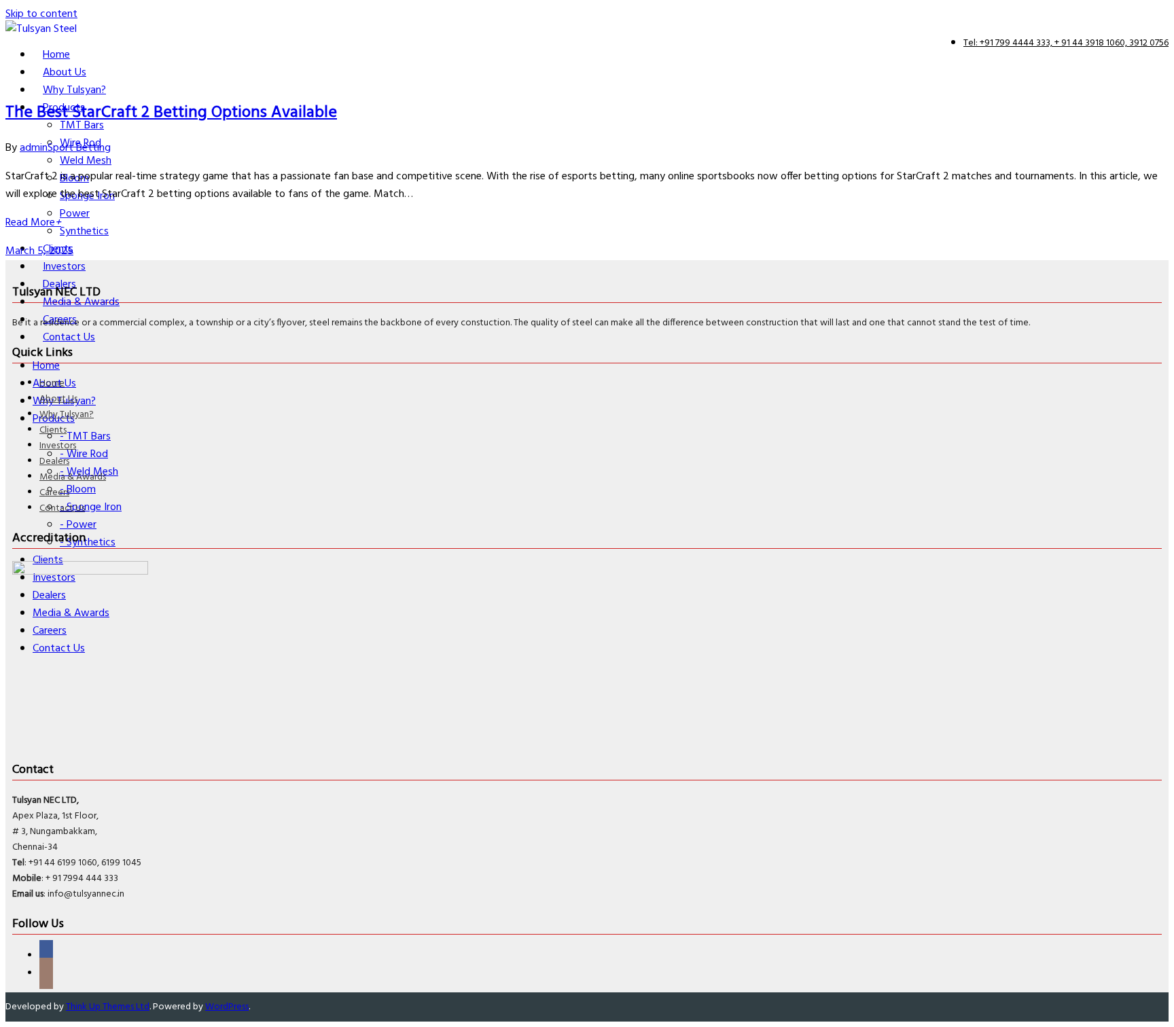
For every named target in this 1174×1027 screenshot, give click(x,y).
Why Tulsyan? (66, 414)
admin (34, 148)
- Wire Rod (84, 454)
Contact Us (62, 508)
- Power (78, 525)
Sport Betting (79, 148)
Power (75, 214)
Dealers (54, 461)
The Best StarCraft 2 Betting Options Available (171, 113)
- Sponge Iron (91, 507)
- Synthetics (87, 543)
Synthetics (84, 231)
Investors (57, 446)
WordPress (227, 1007)
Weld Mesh (85, 161)
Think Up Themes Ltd (107, 1007)
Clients (53, 430)
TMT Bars (82, 125)
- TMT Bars (85, 437)
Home (52, 383)
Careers (54, 493)
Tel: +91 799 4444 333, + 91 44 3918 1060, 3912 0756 (1066, 43)
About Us (58, 399)
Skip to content (41, 14)
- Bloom (78, 490)
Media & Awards (72, 477)
